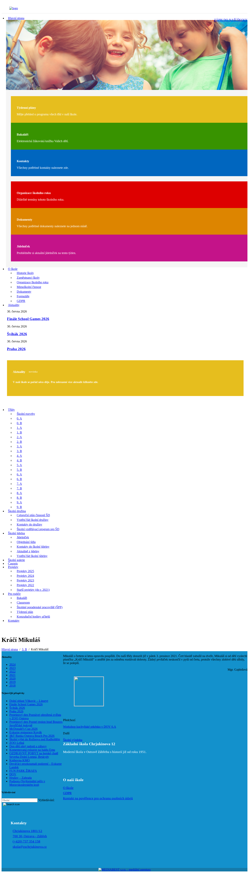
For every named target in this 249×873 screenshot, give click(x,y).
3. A (19, 446)
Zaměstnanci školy (28, 277)
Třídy (11, 409)
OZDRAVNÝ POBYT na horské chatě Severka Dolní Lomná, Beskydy (33, 755)
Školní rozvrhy (26, 413)
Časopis (13, 563)
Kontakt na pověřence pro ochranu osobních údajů (98, 798)
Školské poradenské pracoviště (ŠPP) (39, 607)
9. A (19, 502)
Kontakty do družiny (29, 524)
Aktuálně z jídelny (28, 551)
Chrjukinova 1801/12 (27, 831)
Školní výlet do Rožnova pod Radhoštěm (34, 739)
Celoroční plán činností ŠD (33, 515)
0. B (19, 423)
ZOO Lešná (16, 742)
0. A (19, 418)
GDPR (21, 301)
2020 (12, 678)
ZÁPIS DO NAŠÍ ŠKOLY (230, 20)
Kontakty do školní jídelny (33, 546)
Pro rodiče (14, 593)
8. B (19, 497)
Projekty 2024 (25, 575)
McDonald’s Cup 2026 (23, 728)
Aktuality (13, 305)
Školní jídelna (16, 533)
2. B (19, 441)
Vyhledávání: (46, 800)
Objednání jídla (26, 542)
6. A (19, 474)
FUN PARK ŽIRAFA (23, 770)
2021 (12, 675)
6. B (19, 479)
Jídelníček (23, 537)
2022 (12, 671)
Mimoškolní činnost (29, 287)
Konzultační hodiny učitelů (33, 616)
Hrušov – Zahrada (20, 777)
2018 (12, 685)
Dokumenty (24, 291)
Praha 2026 (16, 349)
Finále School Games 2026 (28, 319)
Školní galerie (16, 560)
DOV (12, 774)
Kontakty (13, 620)
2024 (12, 664)
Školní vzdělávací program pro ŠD (38, 529)
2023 (12, 668)
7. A (19, 483)
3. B (19, 451)
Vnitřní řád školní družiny (32, 519)
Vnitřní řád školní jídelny (32, 556)
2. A (19, 437)
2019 (12, 682)
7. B (19, 488)
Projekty (13, 567)
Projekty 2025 (25, 571)
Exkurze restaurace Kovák (25, 732)
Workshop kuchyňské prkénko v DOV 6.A (89, 726)
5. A (19, 465)
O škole (13, 269)
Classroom (23, 602)
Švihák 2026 (17, 334)
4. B (19, 460)
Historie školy (25, 273)
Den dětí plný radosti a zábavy (28, 746)
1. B (19, 432)
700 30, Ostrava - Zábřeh (30, 836)
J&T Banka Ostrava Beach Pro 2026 (31, 735)
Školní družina (17, 511)
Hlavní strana (16, 18)
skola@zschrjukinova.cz (30, 847)
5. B (19, 469)
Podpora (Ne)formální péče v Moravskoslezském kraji (27, 783)
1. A (19, 427)
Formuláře (23, 296)
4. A (19, 455)
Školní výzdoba (72, 740)
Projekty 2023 (25, 580)
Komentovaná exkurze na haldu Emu (32, 749)
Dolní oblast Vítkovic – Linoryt (28, 700)
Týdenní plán (25, 612)
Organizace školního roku (32, 282)
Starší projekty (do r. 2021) (33, 589)
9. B (19, 507)
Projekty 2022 (25, 585)
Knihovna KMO (19, 760)
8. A (19, 493)
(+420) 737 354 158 (26, 841)
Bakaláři (22, 598)
